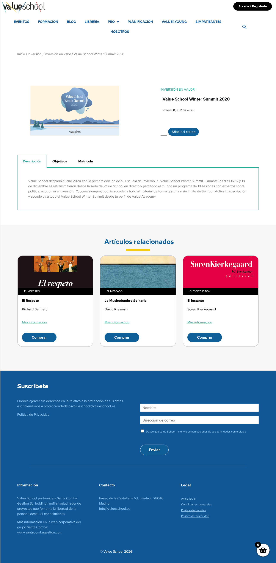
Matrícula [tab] (85, 161)
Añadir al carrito (183, 131)
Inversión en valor (57, 54)
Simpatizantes (208, 21)
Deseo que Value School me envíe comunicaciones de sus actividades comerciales (196, 431)
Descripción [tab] (32, 161)
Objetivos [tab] (59, 161)
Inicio (21, 54)
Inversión (35, 54)
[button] (244, 26)
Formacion (48, 21)
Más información (34, 322)
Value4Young (174, 21)
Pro (111, 21)
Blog (71, 21)
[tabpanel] (138, 189)
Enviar (154, 450)
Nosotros (119, 31)
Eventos (21, 21)
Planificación (140, 21)
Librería (92, 21)
